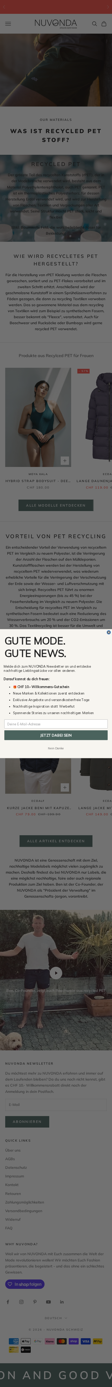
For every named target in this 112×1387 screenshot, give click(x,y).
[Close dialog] (109, 632)
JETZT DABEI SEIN (56, 735)
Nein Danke (56, 748)
